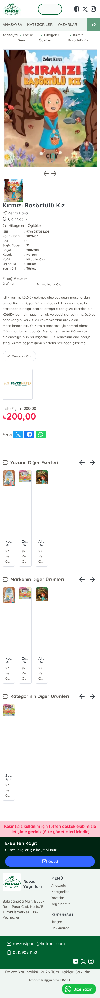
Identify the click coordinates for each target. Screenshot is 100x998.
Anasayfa (58, 885)
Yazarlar (57, 898)
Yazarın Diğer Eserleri (33, 462)
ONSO (65, 980)
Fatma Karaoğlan (50, 284)
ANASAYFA (12, 24)
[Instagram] (91, 962)
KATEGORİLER (40, 24)
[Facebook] (75, 962)
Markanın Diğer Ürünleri (36, 579)
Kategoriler (60, 891)
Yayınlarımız (60, 904)
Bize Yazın (82, 989)
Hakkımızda (60, 928)
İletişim (56, 922)
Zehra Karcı (18, 213)
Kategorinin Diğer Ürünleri (38, 696)
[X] (83, 962)
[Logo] (12, 9)
